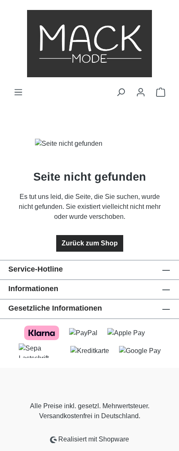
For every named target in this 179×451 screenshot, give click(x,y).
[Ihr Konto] (141, 92)
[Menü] (18, 92)
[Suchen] (121, 92)
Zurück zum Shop (90, 243)
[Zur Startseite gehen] (89, 43)
